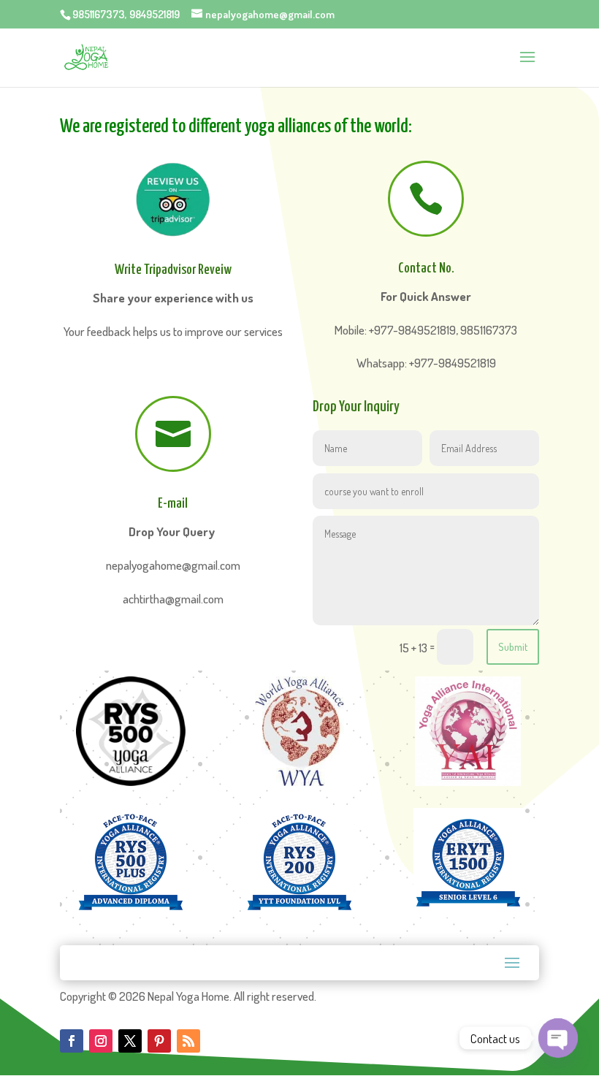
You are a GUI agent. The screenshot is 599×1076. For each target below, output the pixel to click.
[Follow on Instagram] (100, 1041)
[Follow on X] (130, 1041)
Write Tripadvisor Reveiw (173, 270)
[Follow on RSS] (188, 1041)
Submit (512, 647)
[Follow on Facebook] (71, 1041)
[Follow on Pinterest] (159, 1041)
